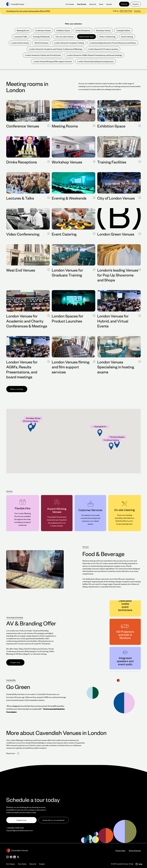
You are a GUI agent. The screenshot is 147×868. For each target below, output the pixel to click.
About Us (32, 864)
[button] (111, 444)
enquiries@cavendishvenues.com (19, 830)
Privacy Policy (120, 850)
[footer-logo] (60, 850)
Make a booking (16, 389)
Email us (137, 11)
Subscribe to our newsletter (54, 820)
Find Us (124, 4)
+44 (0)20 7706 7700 (15, 828)
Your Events (22, 864)
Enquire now (15, 662)
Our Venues (10, 864)
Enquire (136, 4)
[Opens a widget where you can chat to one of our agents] (139, 864)
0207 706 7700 (126, 11)
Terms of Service (135, 850)
